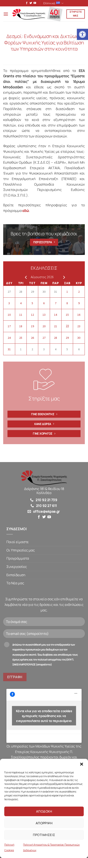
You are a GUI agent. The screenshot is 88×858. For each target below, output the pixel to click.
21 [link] (55, 326)
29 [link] (32, 292)
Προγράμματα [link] (17, 558)
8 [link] (67, 303)
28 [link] (20, 292)
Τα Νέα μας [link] (15, 583)
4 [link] (21, 303)
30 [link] (44, 292)
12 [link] (32, 315)
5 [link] (32, 303)
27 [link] (9, 292)
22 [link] (67, 326)
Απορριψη (44, 823)
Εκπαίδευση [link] (15, 575)
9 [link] (79, 303)
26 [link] (32, 338)
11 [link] (20, 315)
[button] (81, 764)
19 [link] (32, 326)
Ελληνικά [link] (49, 3)
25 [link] (20, 338)
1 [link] (67, 292)
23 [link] (78, 326)
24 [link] (9, 338)
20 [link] (44, 326)
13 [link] (44, 315)
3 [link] (9, 303)
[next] (63, 277)
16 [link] (78, 315)
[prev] (25, 277)
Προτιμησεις (44, 835)
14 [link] (55, 315)
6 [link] (44, 303)
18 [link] (20, 326)
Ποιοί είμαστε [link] (17, 542)
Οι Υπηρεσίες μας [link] (20, 550)
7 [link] (55, 303)
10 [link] (9, 315)
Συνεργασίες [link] (16, 566)
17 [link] (9, 326)
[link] (82, 34)
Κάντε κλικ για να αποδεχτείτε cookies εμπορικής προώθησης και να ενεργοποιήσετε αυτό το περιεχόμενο (44, 716)
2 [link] (79, 292)
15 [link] (67, 315)
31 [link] (55, 292)
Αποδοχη (44, 811)
